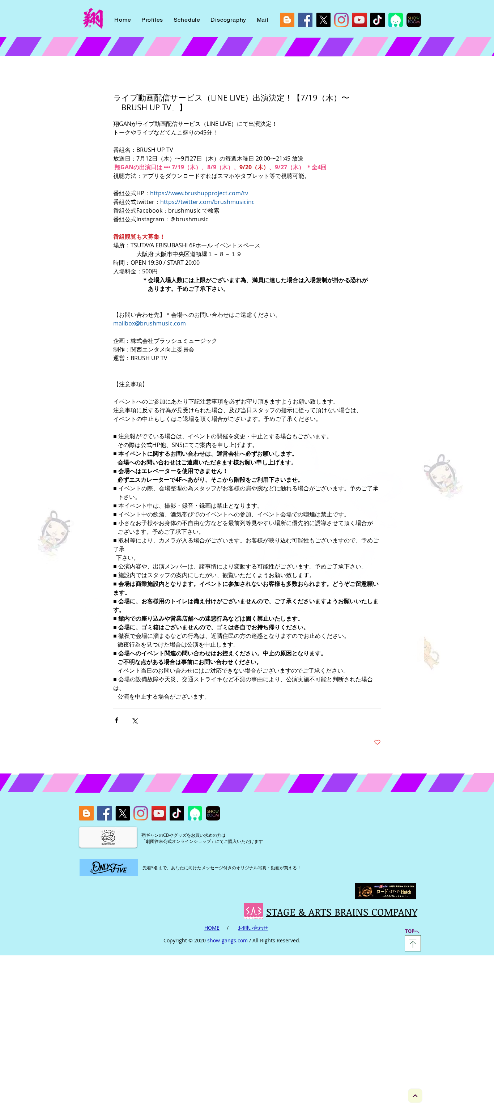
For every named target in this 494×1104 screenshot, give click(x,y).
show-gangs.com (227, 940)
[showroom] (413, 20)
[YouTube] (359, 20)
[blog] (287, 20)
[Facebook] (305, 20)
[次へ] (415, 1095)
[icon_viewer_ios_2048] (395, 20)
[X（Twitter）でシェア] (134, 720)
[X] (323, 20)
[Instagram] (341, 20)
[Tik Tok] (377, 20)
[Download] (413, 943)
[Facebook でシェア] (116, 720)
